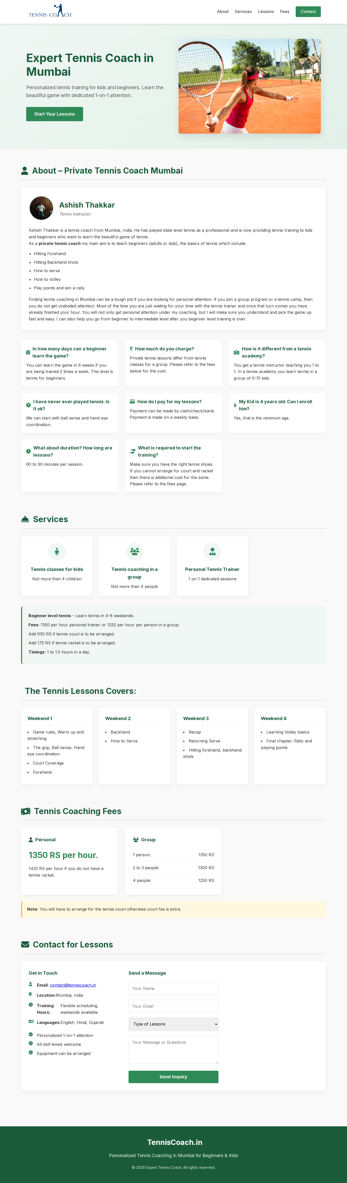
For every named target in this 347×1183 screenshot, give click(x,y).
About (223, 11)
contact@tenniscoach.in (73, 985)
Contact (308, 11)
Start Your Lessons (54, 114)
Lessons (266, 11)
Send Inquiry (173, 1076)
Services (243, 11)
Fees (284, 11)
